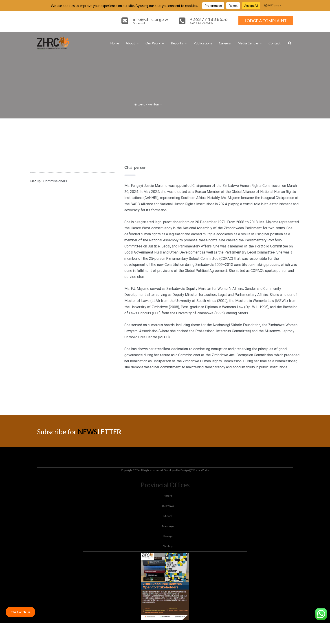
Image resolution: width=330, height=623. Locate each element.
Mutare (167, 516)
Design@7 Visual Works (194, 470)
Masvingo (168, 526)
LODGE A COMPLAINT (266, 20)
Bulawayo (168, 505)
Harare (168, 495)
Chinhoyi (168, 546)
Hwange (168, 536)
